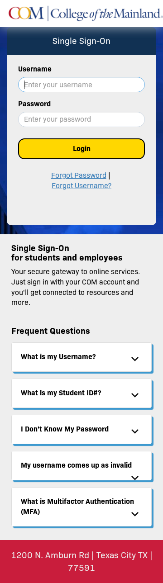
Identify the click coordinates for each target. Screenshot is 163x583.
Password (34, 104)
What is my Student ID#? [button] (61, 393)
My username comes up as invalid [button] (76, 465)
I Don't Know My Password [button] (65, 429)
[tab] (81, 357)
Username (35, 69)
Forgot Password (78, 175)
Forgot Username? (81, 185)
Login (82, 148)
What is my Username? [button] (58, 356)
